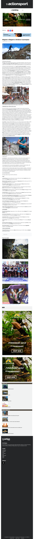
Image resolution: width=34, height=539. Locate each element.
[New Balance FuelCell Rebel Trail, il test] (17, 386)
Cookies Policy (12, 538)
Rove (3, 452)
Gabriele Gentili (5, 41)
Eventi (12, 28)
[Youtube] (3, 463)
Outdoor (6, 28)
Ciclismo (4, 453)
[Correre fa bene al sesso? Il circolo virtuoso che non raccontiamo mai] (17, 425)
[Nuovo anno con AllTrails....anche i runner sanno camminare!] (17, 419)
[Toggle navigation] (22, 10)
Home (3, 28)
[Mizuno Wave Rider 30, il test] (17, 404)
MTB (3, 454)
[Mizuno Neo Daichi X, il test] (17, 392)
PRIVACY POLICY (18, 538)
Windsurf (4, 455)
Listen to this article (7, 61)
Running (9, 28)
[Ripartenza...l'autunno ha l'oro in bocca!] (17, 431)
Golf (3, 457)
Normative (22, 538)
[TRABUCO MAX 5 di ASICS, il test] (17, 398)
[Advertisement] (17, 473)
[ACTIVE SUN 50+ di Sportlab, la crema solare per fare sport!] (17, 413)
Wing (3, 456)
